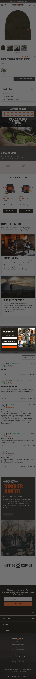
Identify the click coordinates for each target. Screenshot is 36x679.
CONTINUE (9, 347)
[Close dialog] (34, 328)
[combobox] (9, 344)
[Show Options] (16, 344)
